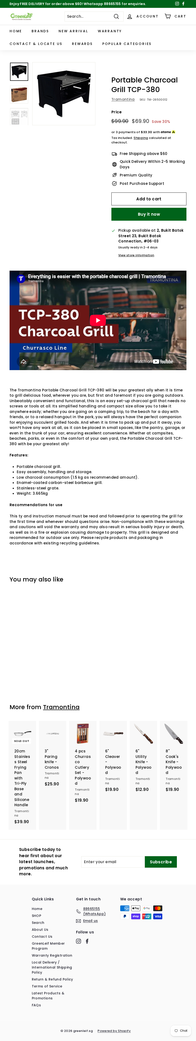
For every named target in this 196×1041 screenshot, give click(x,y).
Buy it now (149, 214)
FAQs (36, 1005)
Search (38, 922)
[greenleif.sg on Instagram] (78, 941)
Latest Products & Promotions (48, 996)
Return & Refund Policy (52, 979)
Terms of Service (47, 986)
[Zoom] (64, 93)
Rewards (82, 43)
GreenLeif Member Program (48, 946)
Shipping (141, 138)
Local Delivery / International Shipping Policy (52, 967)
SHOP (36, 915)
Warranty (110, 31)
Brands (40, 31)
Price (116, 112)
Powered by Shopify (114, 1031)
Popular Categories (127, 43)
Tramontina (123, 99)
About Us (40, 929)
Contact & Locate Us (36, 43)
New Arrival (73, 31)
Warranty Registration (52, 955)
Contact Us (42, 936)
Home (16, 31)
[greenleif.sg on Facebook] (87, 941)
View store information (136, 255)
